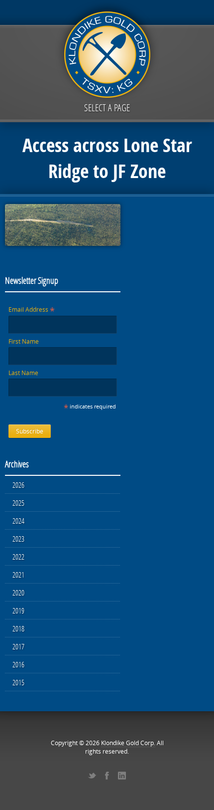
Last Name (23, 373)
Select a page (107, 107)
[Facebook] (107, 775)
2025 (18, 503)
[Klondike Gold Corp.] (107, 53)
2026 (18, 485)
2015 (18, 682)
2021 (18, 575)
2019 (18, 610)
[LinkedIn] (121, 775)
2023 (18, 539)
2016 (18, 664)
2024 (18, 521)
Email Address (31, 309)
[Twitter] (92, 775)
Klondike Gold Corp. (128, 743)
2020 (18, 593)
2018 (18, 628)
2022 (18, 557)
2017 (18, 646)
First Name (23, 341)
